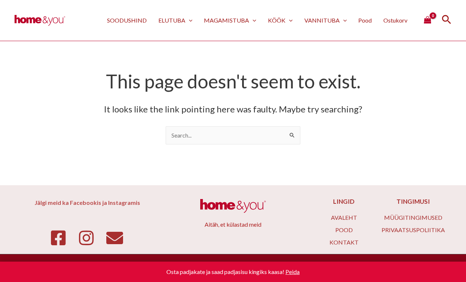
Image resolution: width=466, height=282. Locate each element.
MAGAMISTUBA (226, 20)
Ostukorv (395, 20)
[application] (189, 20)
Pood (365, 20)
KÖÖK (276, 20)
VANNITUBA (322, 20)
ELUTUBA (171, 20)
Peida (292, 271)
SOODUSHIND (127, 20)
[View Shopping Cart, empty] (427, 20)
